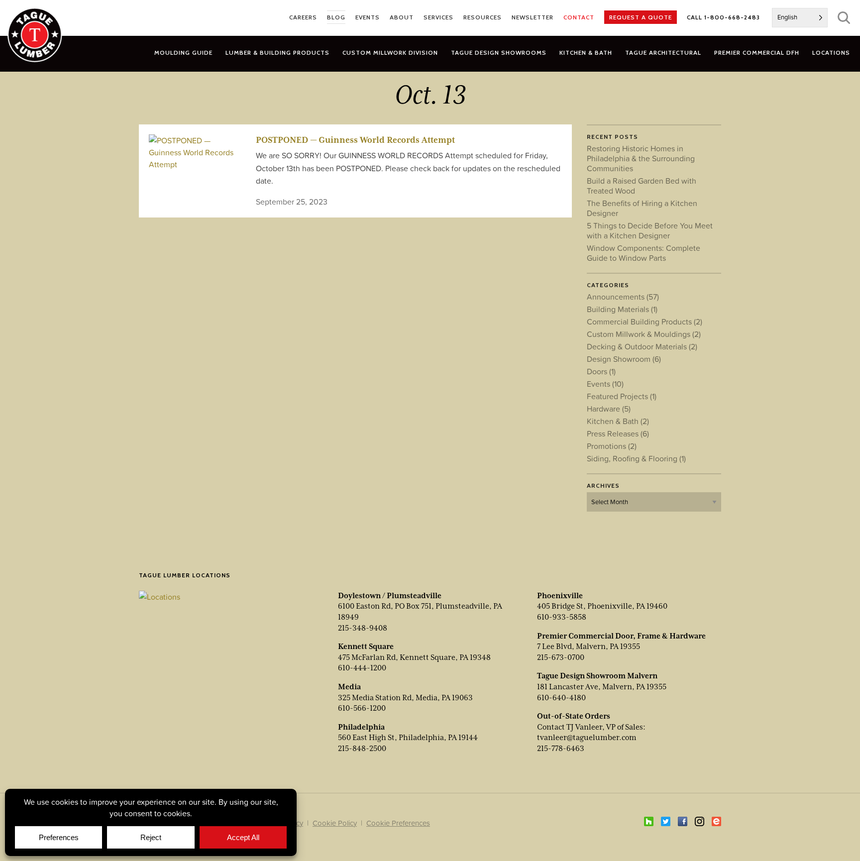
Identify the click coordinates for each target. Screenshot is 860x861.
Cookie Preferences (398, 823)
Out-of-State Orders (573, 716)
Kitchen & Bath (618, 421)
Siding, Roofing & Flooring (636, 458)
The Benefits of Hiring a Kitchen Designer (642, 208)
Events (605, 384)
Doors (601, 371)
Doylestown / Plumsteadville (389, 595)
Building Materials (622, 309)
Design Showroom (624, 359)
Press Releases (618, 433)
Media (349, 686)
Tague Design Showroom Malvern (597, 675)
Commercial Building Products (644, 321)
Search (844, 17)
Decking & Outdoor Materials (642, 346)
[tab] (277, 52)
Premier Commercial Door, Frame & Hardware (621, 636)
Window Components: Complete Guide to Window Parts (643, 253)
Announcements (623, 297)
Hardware (609, 409)
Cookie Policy (335, 823)
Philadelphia (361, 727)
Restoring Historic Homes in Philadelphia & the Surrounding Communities (641, 158)
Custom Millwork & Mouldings (644, 334)
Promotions (612, 446)
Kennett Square (366, 646)
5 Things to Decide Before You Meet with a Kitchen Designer (650, 230)
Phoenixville (560, 595)
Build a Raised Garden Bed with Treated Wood (641, 186)
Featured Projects (621, 396)
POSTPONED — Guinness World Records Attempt (355, 140)
